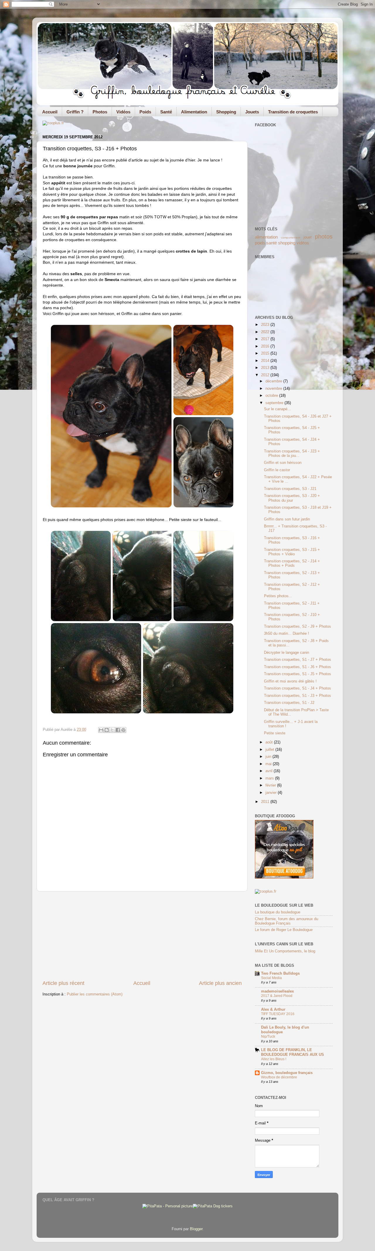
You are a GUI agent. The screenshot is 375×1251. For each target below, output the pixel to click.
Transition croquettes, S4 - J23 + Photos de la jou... (292, 453)
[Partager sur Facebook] (118, 730)
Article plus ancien (220, 983)
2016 (265, 346)
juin (268, 757)
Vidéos (123, 111)
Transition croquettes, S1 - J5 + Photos (297, 674)
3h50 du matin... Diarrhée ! (286, 634)
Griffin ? (75, 111)
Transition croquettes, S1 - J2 (289, 703)
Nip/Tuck (268, 1036)
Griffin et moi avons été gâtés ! (290, 681)
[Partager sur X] (112, 730)
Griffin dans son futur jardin (287, 519)
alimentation (266, 236)
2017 (265, 339)
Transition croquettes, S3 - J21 (290, 489)
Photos (100, 111)
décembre (274, 381)
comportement (290, 237)
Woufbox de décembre (279, 1077)
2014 (265, 361)
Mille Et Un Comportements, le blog (285, 951)
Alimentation (194, 111)
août (269, 742)
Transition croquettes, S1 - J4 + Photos (297, 688)
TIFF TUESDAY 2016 (277, 1014)
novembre (274, 389)
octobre (272, 396)
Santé (166, 111)
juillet (270, 750)
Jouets (252, 111)
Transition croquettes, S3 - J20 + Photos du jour (292, 498)
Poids (145, 111)
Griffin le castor (277, 470)
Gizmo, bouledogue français (287, 1073)
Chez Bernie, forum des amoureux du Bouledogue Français (286, 921)
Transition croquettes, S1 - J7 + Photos (297, 660)
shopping (286, 242)
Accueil (49, 111)
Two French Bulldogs (280, 973)
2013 (265, 368)
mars (270, 778)
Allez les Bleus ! (273, 1059)
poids (260, 242)
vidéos (302, 242)
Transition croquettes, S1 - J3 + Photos (297, 696)
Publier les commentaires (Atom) (94, 994)
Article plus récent (63, 983)
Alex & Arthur (273, 1009)
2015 (265, 353)
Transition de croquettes (293, 111)
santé (271, 242)
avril (269, 771)
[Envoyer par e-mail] (101, 730)
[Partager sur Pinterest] (123, 730)
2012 (265, 375)
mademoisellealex (277, 991)
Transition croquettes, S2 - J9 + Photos (297, 626)
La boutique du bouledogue (277, 912)
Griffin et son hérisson (282, 463)
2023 (265, 325)
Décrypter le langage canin (286, 653)
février (271, 785)
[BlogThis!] (107, 730)
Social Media (271, 978)
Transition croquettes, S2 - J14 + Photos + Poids (292, 563)
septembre (274, 403)
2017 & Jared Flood (276, 996)
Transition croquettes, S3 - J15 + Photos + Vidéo (292, 552)
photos (324, 236)
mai (269, 764)
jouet (308, 237)
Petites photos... (278, 596)
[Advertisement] (142, 935)
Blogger (196, 1229)
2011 (265, 802)
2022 (265, 332)
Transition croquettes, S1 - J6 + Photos (297, 667)
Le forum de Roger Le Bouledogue (284, 930)
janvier (271, 793)
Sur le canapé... (277, 409)
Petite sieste (274, 733)
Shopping (226, 111)
